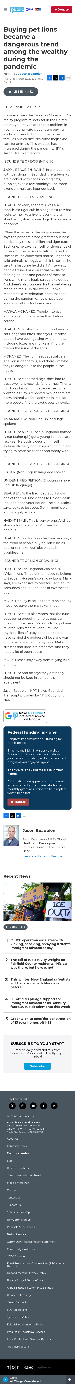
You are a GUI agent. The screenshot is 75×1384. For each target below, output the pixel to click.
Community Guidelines (21, 1249)
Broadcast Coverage (19, 1295)
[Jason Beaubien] (11, 835)
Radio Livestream (17, 1234)
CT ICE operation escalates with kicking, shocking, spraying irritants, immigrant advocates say (40, 944)
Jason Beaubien (30, 73)
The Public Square (18, 1346)
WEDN (19, 1125)
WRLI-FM (41, 1128)
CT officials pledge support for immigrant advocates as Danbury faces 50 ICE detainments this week (40, 1003)
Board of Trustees (18, 1168)
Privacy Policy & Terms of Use (25, 1280)
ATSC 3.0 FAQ (35, 1132)
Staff (10, 1161)
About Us (12, 1138)
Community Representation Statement (31, 1242)
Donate (63, 9)
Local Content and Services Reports (29, 1339)
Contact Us (14, 1197)
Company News (17, 1146)
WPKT (32, 1128)
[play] (5, 1379)
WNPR (23, 1128)
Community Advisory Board (24, 1175)
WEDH (10, 1125)
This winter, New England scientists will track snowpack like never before (40, 983)
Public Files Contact (17, 1132)
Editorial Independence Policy (25, 1324)
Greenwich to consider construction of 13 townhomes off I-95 (40, 1021)
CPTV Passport (16, 1256)
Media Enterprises (18, 1183)
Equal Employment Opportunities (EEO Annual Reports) (35, 1265)
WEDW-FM (13, 1128)
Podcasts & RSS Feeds (21, 1227)
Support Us (14, 1205)
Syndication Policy (18, 1317)
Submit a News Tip (18, 1212)
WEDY (36, 1125)
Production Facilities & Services (26, 1332)
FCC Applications (17, 1310)
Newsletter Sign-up (19, 1219)
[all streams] (70, 1379)
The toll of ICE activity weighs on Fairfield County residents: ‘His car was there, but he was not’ (39, 963)
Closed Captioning (18, 1302)
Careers (11, 1190)
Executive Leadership (20, 1153)
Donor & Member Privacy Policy (26, 1273)
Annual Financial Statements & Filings (30, 1288)
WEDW (28, 1125)
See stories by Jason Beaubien (44, 856)
